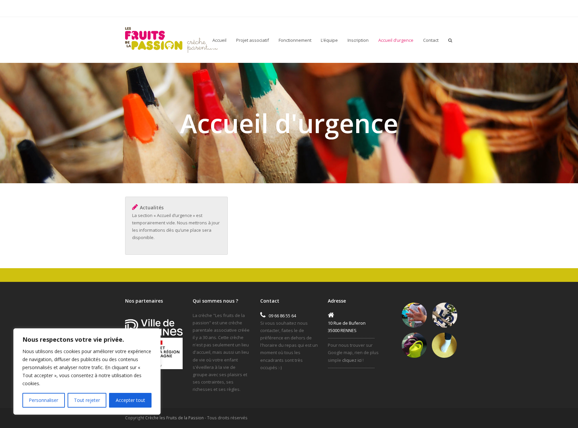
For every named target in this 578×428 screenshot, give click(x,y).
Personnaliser (43, 400)
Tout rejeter (87, 400)
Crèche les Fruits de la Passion (174, 418)
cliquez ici (352, 360)
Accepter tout (130, 400)
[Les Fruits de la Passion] (171, 38)
